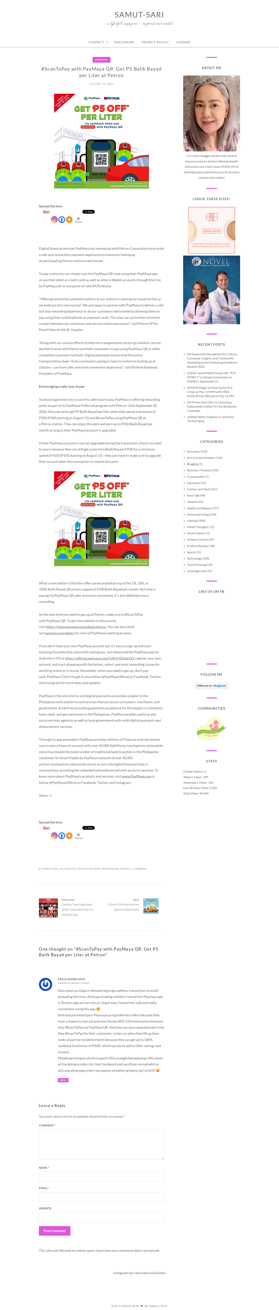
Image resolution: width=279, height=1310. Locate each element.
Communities (196, 476)
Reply (63, 1080)
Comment (47, 1125)
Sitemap (183, 42)
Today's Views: (193, 777)
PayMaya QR (110, 868)
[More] (69, 216)
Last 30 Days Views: (196, 788)
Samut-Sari (139, 14)
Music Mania (195, 533)
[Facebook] (61, 216)
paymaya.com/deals (59, 633)
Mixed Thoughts (197, 527)
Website (45, 1208)
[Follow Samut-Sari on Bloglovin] (211, 687)
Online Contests (197, 539)
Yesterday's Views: (195, 782)
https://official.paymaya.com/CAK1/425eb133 (99, 658)
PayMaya (95, 868)
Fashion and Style (198, 489)
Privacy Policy (155, 42)
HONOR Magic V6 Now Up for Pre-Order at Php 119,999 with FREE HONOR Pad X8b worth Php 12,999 (210, 392)
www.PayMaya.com (136, 776)
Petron (125, 868)
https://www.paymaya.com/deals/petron (76, 627)
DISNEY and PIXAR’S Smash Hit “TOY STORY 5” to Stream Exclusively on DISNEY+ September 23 (211, 377)
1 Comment (139, 868)
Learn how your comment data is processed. (128, 1250)
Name (44, 1167)
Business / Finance (199, 470)
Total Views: (191, 793)
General (192, 501)
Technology (194, 558)
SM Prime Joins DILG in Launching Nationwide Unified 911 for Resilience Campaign (211, 406)
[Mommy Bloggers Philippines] (211, 740)
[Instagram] (54, 216)
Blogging (192, 464)
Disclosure (124, 42)
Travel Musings (197, 564)
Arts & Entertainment (201, 457)
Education (193, 483)
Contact (96, 42)
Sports (191, 552)
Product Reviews (198, 546)
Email (44, 1188)
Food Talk (193, 495)
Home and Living (198, 514)
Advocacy (193, 451)
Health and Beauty (199, 508)
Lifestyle (101, 59)
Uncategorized (196, 571)
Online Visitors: (193, 771)
